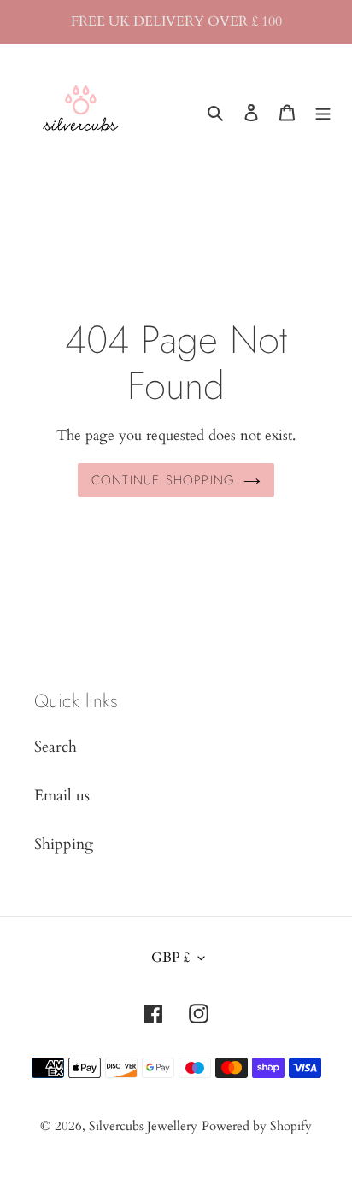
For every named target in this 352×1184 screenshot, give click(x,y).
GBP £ (170, 957)
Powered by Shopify (257, 1125)
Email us (62, 795)
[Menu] (323, 111)
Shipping (63, 844)
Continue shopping (163, 480)
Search (55, 747)
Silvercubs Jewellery (143, 1125)
